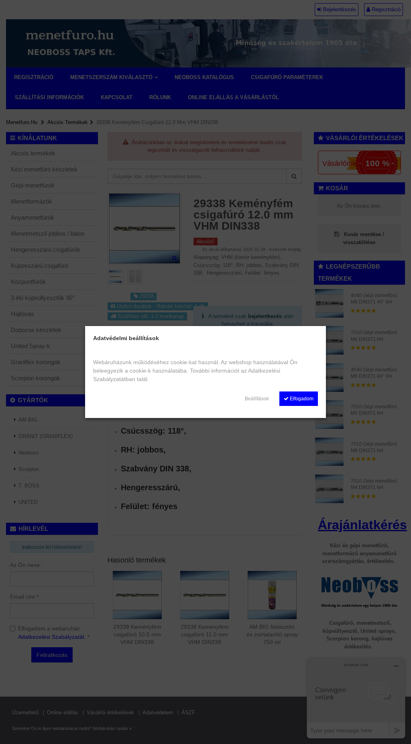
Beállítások (257, 399)
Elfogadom (301, 399)
